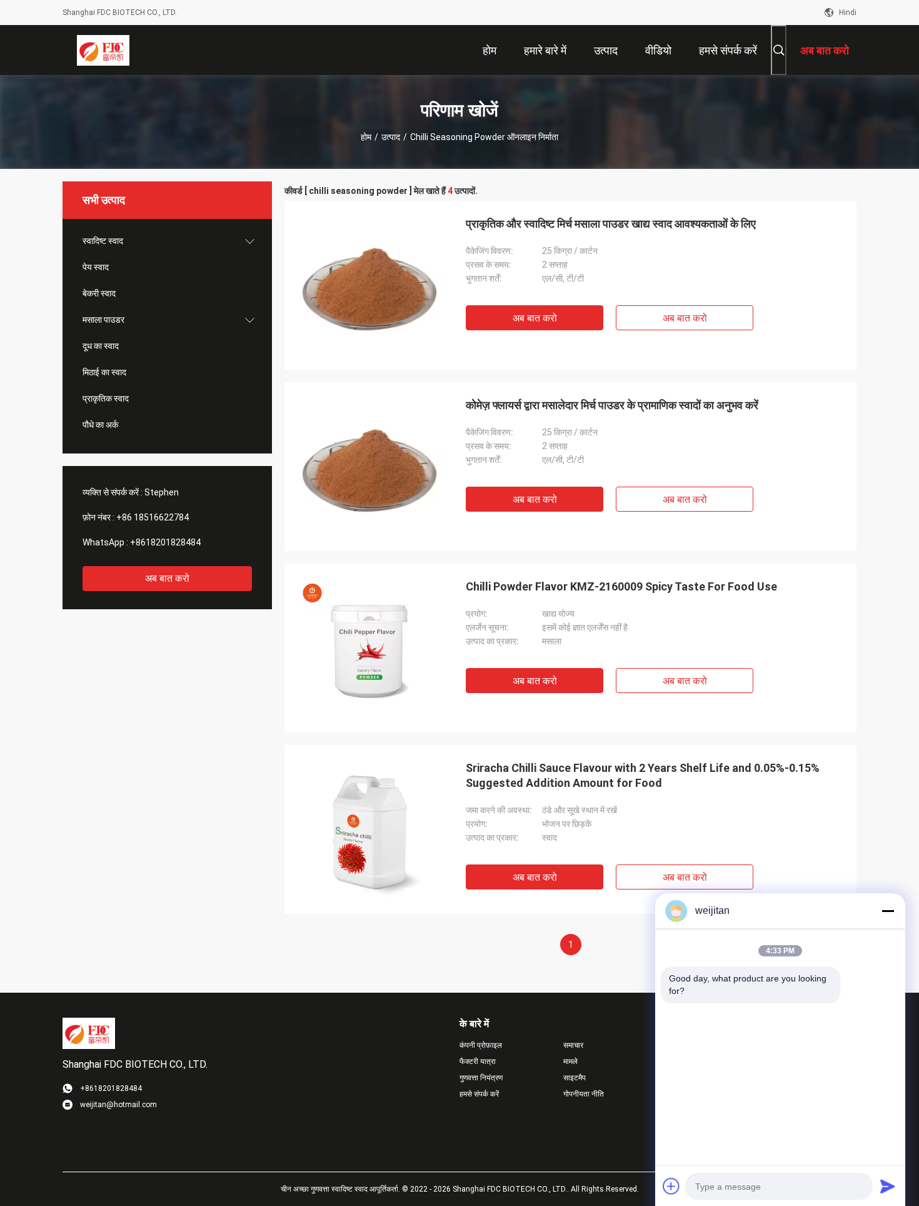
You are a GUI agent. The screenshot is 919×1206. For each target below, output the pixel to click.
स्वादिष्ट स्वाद (103, 241)
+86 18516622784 (152, 517)
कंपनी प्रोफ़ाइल (481, 1045)
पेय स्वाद (96, 267)
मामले (570, 1061)
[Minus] (887, 910)
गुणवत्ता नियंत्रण (481, 1077)
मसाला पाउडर (103, 320)
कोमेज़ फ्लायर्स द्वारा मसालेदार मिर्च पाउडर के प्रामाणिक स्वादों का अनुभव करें (612, 405)
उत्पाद (390, 137)
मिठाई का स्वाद (104, 372)
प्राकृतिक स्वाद (106, 398)
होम (366, 137)
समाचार (573, 1045)
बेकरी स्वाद (99, 293)
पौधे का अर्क (100, 425)
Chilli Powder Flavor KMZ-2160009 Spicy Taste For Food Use (621, 586)
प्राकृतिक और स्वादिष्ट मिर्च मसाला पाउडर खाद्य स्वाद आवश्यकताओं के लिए (611, 223)
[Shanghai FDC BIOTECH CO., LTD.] (103, 50)
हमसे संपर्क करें (479, 1094)
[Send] (888, 1186)
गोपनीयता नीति (583, 1094)
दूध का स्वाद (101, 346)
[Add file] (671, 1186)
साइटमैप (574, 1077)
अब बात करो (167, 578)
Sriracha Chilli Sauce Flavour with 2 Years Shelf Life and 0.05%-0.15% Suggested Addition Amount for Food (643, 775)
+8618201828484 (165, 542)
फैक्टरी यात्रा (478, 1061)
